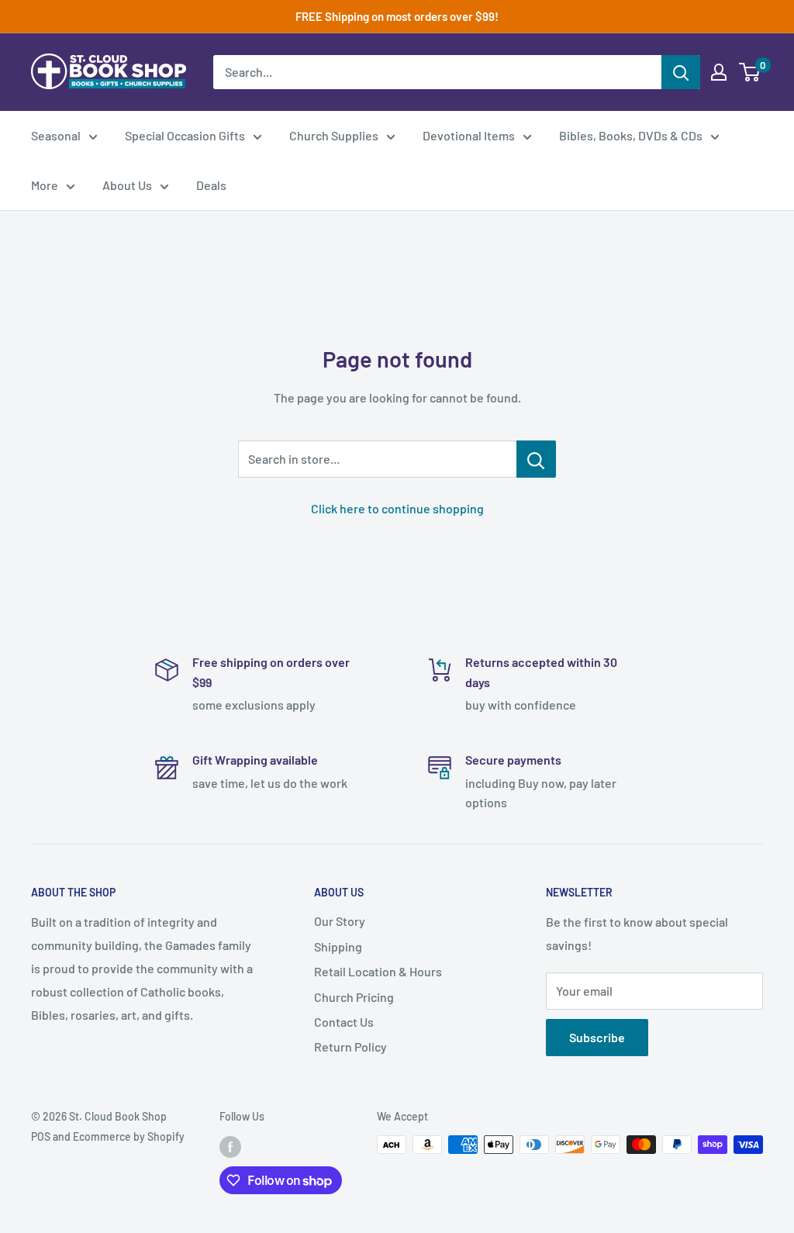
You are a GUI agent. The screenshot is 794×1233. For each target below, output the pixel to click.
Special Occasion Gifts (185, 135)
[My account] (719, 72)
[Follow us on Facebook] (230, 1146)
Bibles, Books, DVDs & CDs (631, 135)
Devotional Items (469, 135)
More (44, 185)
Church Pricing (354, 997)
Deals (211, 185)
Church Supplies (333, 135)
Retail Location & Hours (378, 971)
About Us (127, 185)
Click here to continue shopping (397, 508)
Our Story (339, 921)
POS (40, 1136)
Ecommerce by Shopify (129, 1136)
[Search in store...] (536, 459)
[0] (750, 72)
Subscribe (597, 1037)
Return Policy (350, 1046)
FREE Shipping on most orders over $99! (397, 16)
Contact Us (344, 1021)
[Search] (680, 72)
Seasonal (56, 135)
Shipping (338, 946)
